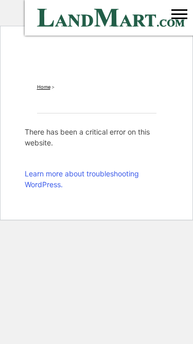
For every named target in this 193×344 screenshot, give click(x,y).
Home (43, 87)
